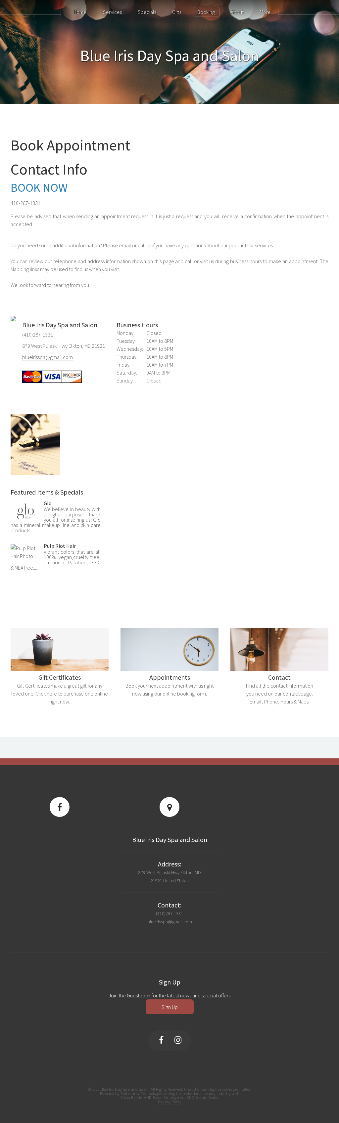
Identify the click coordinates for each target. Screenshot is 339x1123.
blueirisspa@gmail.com (47, 357)
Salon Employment (169, 1097)
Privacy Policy (169, 1101)
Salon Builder (131, 1097)
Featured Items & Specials (47, 492)
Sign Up (170, 1007)
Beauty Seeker (207, 1097)
